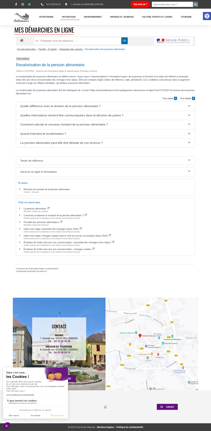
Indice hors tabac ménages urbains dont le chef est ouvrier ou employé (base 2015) (66, 235)
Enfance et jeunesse (122, 17)
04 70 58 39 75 (62, 352)
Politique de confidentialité (129, 427)
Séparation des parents (71, 49)
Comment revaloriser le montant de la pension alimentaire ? (54, 215)
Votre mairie (46, 17)
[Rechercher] (195, 4)
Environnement (93, 17)
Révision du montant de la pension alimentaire (47, 189)
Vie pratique (69, 17)
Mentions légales (105, 427)
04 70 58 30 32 (62, 341)
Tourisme (186, 17)
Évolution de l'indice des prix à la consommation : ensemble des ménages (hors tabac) (67, 242)
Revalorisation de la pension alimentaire (105, 49)
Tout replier (168, 98)
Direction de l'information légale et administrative (38, 269)
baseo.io (43, 271)
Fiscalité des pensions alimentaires (41, 222)
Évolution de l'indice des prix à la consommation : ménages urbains (58, 249)
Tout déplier (186, 98)
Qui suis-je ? (140, 4)
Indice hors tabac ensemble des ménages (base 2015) (51, 229)
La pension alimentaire (35, 208)
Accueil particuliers (27, 49)
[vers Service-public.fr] (173, 41)
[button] (207, 16)
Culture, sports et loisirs (157, 17)
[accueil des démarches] (21, 40)
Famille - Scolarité (48, 49)
